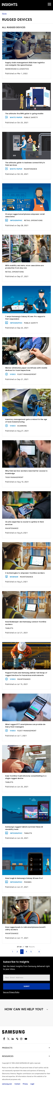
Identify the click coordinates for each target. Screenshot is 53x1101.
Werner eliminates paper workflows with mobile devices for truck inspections (26, 369)
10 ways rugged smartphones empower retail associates (25, 215)
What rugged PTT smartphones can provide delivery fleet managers (25, 726)
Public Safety (31, 117)
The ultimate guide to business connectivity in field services (25, 164)
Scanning (22, 426)
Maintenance (30, 169)
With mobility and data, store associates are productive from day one (24, 267)
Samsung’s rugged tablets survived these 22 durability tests (24, 828)
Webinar (14, 577)
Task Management (14, 477)
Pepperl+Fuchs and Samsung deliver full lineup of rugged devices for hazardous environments (26, 674)
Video (13, 374)
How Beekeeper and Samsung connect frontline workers (25, 623)
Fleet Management (26, 374)
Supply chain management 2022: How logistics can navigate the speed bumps (25, 64)
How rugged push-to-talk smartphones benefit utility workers (25, 928)
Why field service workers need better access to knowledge (26, 472)
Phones (28, 882)
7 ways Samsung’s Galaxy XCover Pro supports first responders (25, 318)
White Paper (16, 117)
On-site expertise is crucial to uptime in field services (24, 523)
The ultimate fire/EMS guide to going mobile (24, 114)
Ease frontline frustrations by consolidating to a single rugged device (25, 777)
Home (4, 14)
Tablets (9, 628)
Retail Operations (33, 220)
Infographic (16, 220)
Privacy (25, 1084)
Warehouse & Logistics (17, 69)
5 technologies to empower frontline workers (25, 573)
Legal (32, 1084)
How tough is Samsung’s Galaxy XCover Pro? (24, 878)
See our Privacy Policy (11, 992)
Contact (17, 1084)
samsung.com (7, 1084)
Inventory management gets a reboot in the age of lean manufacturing (26, 421)
